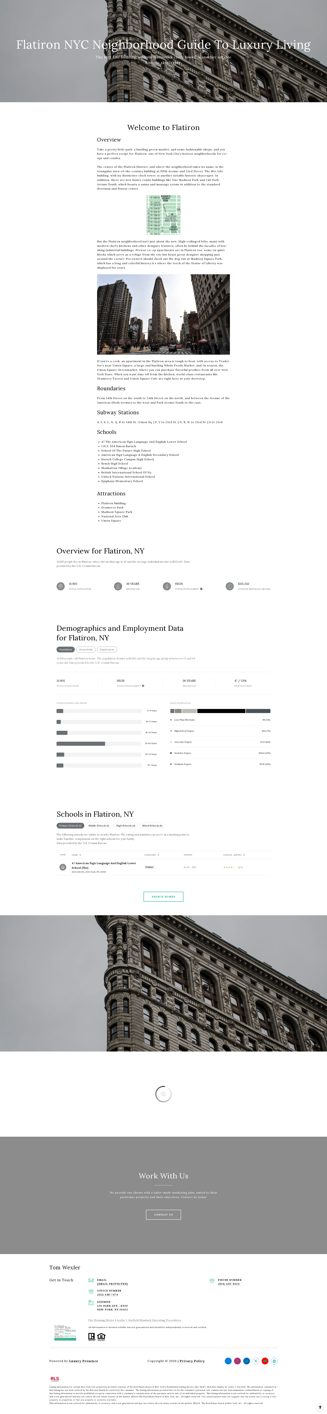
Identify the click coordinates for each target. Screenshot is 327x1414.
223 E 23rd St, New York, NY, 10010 (89, 871)
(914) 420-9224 (229, 1283)
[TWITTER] (255, 1361)
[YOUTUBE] (265, 1361)
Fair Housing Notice (101, 1320)
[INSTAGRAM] (237, 1361)
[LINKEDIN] (246, 1361)
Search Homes (163, 896)
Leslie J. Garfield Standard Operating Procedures (149, 1320)
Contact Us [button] (163, 1214)
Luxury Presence (83, 1361)
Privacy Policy (192, 1361)
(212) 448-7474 (107, 1294)
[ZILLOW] (274, 1361)
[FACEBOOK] (228, 1361)
